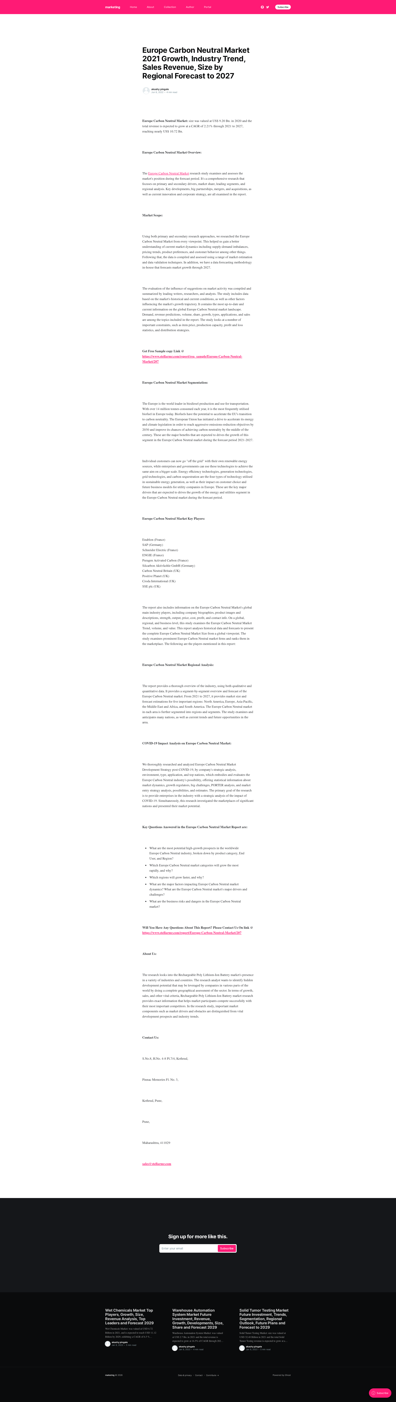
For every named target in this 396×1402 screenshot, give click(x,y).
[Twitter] (267, 6)
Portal (207, 7)
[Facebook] (262, 6)
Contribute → (212, 1375)
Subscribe (283, 7)
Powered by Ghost (282, 1375)
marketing (112, 7)
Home (133, 7)
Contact (199, 1375)
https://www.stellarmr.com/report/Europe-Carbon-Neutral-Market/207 (191, 932)
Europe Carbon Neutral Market (168, 173)
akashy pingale (160, 89)
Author (190, 7)
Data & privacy (185, 1375)
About (150, 7)
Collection (170, 7)
